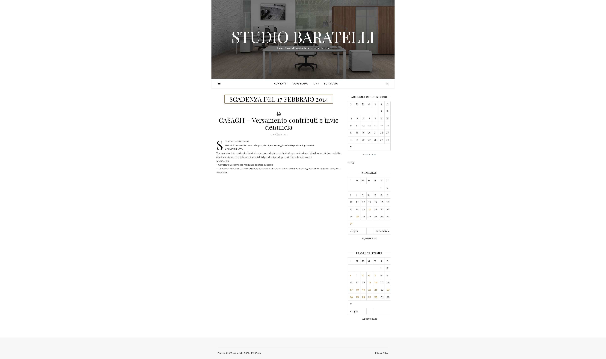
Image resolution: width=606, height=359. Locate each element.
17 (351, 289)
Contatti (280, 83)
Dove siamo (300, 83)
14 (375, 282)
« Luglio (354, 230)
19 (363, 289)
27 (369, 296)
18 (357, 289)
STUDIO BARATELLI (303, 36)
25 (357, 216)
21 (375, 289)
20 (369, 209)
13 (369, 282)
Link (316, 83)
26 (363, 296)
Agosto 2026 (369, 238)
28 (375, 296)
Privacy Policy (381, 353)
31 (351, 223)
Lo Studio (331, 83)
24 (351, 296)
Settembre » (382, 230)
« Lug (351, 162)
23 (388, 289)
